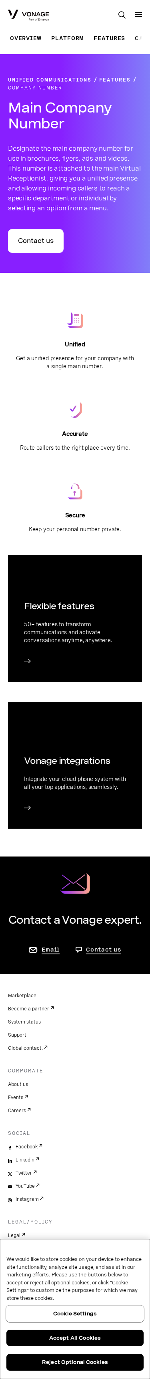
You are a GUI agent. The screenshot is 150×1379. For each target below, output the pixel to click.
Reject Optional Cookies (75, 1362)
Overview (26, 38)
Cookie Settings (75, 1314)
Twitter (24, 1173)
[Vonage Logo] (28, 16)
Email (51, 949)
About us (18, 1084)
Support (17, 1035)
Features (109, 38)
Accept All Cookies (75, 1338)
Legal (14, 1235)
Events (15, 1097)
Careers (17, 1110)
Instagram (27, 1199)
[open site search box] (122, 15)
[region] (75, 1309)
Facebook (27, 1147)
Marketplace (22, 995)
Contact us (36, 241)
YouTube (25, 1186)
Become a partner (28, 1009)
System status (24, 1022)
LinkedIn (25, 1160)
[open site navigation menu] (138, 14)
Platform (67, 38)
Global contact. (25, 1048)
